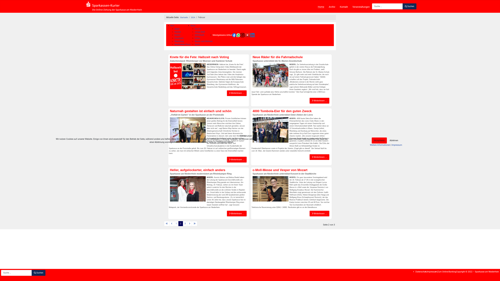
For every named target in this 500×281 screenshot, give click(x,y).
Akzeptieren (379, 140)
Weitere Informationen (380, 145)
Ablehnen (394, 140)
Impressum (397, 145)
